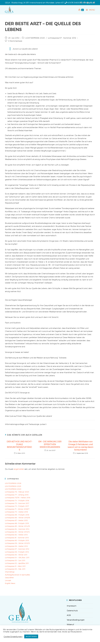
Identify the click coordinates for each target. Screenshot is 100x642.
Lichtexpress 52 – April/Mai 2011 (17, 563)
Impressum (71, 606)
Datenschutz (72, 611)
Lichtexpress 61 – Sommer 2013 (17, 538)
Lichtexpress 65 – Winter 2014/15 (17, 526)
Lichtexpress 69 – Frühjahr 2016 (17, 515)
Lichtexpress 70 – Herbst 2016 (16, 512)
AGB (69, 615)
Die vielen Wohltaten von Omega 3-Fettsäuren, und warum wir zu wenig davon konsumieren (80, 445)
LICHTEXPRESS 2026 (13, 483)
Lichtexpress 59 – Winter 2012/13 (17, 543)
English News (10, 583)
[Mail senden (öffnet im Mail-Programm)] (91, 2)
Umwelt (8, 580)
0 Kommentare (15, 41)
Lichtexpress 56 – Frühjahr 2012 (17, 552)
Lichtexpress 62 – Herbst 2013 (16, 535)
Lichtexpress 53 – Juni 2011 (15, 560)
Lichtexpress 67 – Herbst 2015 (16, 520)
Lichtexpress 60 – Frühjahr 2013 (17, 540)
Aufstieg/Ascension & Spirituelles (17, 575)
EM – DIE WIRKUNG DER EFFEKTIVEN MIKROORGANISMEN (49, 444)
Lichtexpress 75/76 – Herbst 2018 (17, 498)
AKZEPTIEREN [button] (31, 636)
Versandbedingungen (76, 620)
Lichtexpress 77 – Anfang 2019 (16, 495)
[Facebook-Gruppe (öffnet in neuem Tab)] (84, 2)
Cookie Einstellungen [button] (13, 636)
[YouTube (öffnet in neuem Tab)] (87, 2)
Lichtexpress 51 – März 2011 (15, 566)
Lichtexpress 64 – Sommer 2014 (17, 529)
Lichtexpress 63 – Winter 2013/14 (17, 532)
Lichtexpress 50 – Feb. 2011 (15, 569)
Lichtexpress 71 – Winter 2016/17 (17, 509)
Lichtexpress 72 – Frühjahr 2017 (17, 506)
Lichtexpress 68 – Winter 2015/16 (17, 518)
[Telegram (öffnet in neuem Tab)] (94, 2)
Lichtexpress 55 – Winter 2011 (16, 555)
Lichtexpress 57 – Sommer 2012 (17, 549)
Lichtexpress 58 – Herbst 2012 (16, 546)
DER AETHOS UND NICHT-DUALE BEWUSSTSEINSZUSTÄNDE (19, 445)
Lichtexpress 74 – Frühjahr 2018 (17, 500)
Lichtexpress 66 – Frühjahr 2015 (17, 523)
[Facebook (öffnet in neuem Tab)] (81, 2)
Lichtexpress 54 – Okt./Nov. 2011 (17, 557)
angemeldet (19, 469)
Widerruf (70, 624)
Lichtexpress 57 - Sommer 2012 (62, 38)
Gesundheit (9, 578)
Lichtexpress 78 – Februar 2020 (17, 492)
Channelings (9, 572)
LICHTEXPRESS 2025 (13, 486)
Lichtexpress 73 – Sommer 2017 (17, 503)
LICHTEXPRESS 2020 (35, 38)
